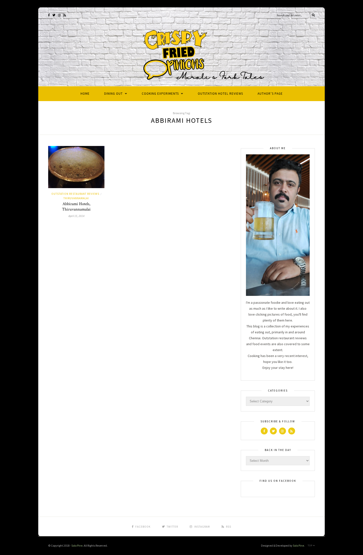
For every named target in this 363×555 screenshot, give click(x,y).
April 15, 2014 (76, 216)
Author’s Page (270, 93)
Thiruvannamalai (76, 198)
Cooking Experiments (160, 93)
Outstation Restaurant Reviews (75, 194)
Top (310, 545)
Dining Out (113, 93)
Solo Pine (76, 545)
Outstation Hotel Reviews (220, 93)
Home (85, 93)
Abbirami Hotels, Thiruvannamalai (76, 206)
